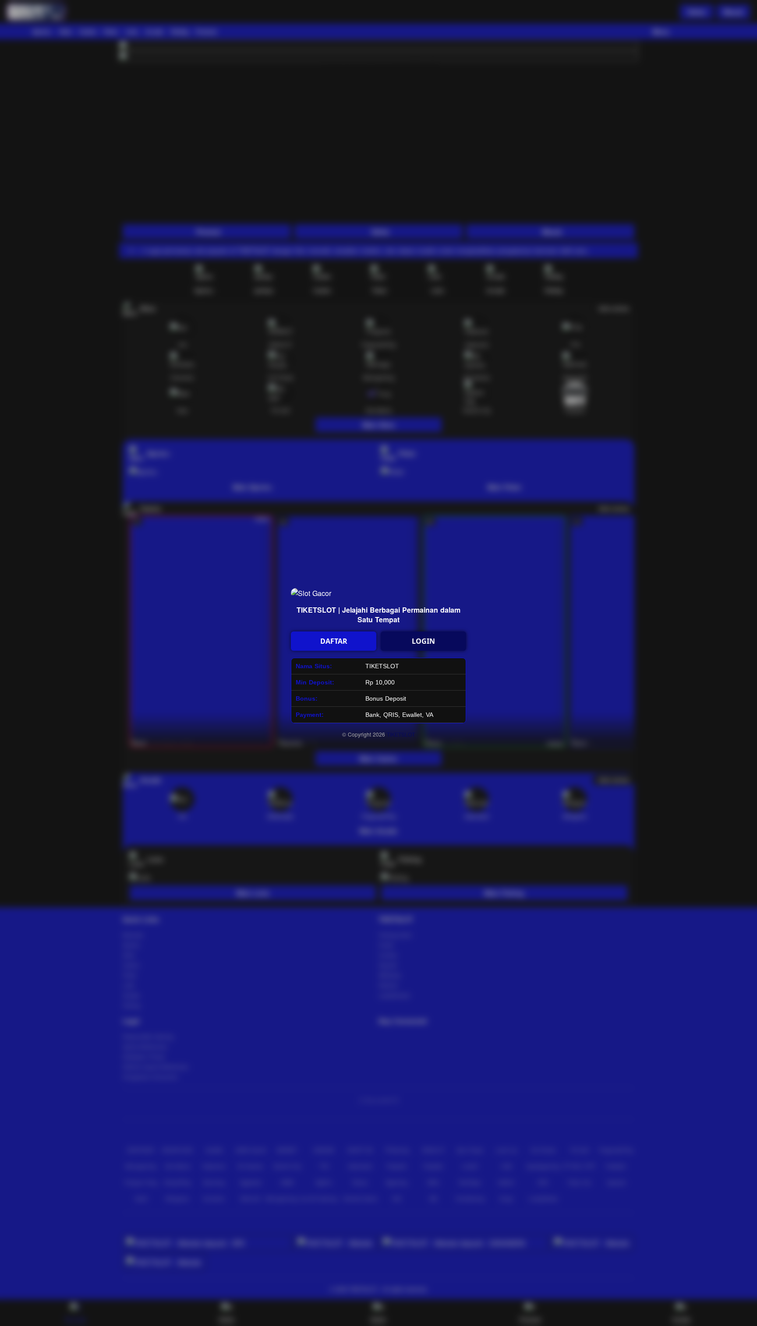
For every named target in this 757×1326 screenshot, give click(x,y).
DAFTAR (333, 641)
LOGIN (423, 641)
